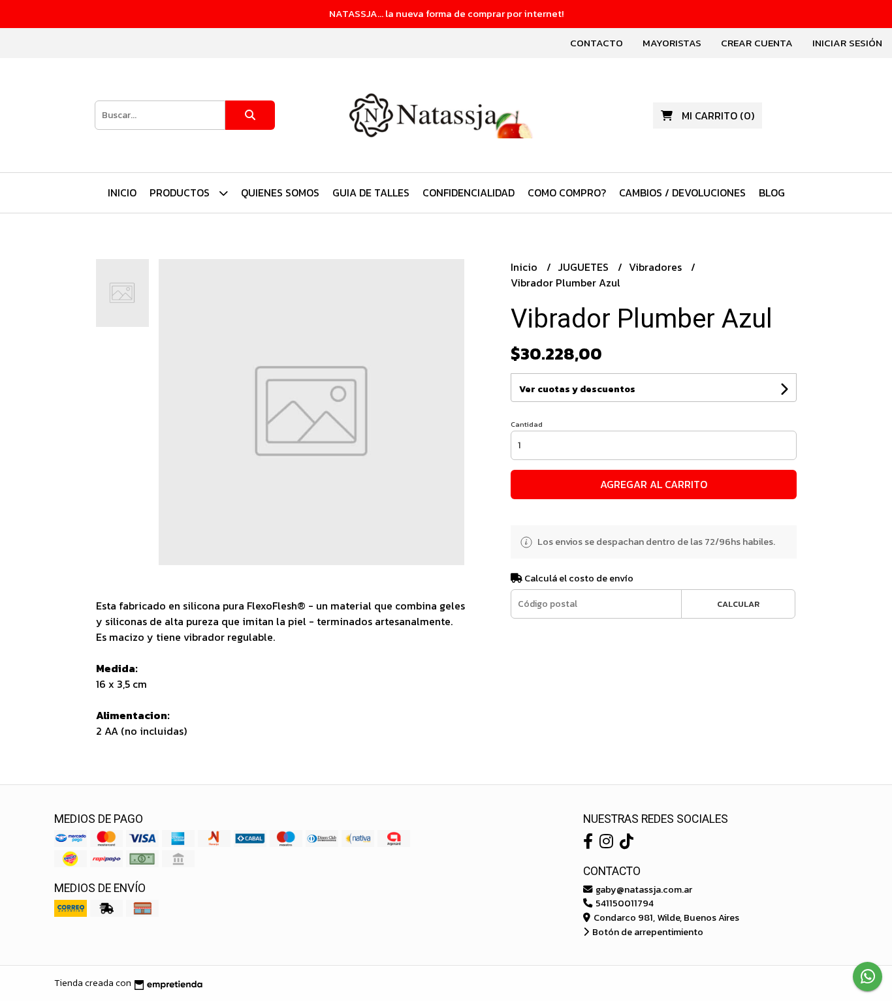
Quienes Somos (280, 192)
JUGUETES (584, 267)
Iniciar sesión (847, 42)
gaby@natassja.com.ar (643, 889)
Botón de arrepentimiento (646, 932)
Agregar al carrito (653, 484)
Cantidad (527, 424)
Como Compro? (567, 192)
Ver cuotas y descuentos (577, 389)
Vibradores (656, 267)
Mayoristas (672, 42)
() (718, 115)
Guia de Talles (370, 192)
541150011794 (624, 903)
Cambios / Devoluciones (682, 192)
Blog (772, 192)
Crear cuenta (757, 42)
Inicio (122, 192)
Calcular (738, 604)
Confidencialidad (468, 192)
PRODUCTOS (181, 192)
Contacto (596, 42)
